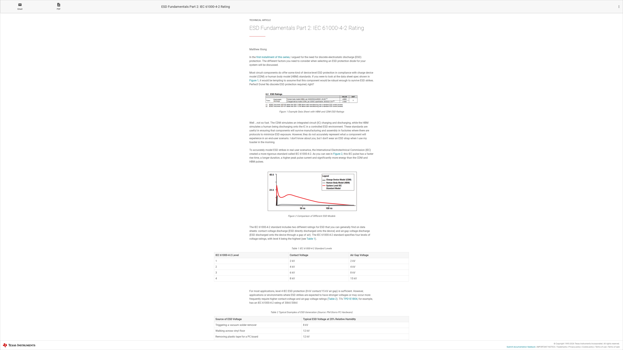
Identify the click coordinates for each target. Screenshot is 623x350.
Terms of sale (614, 347)
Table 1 (311, 238)
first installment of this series (273, 57)
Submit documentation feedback (521, 347)
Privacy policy (574, 347)
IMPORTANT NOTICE (546, 347)
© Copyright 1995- (564, 344)
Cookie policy (588, 347)
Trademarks (561, 347)
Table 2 (332, 298)
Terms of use (600, 347)
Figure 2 (337, 153)
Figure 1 (254, 80)
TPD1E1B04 (350, 298)
